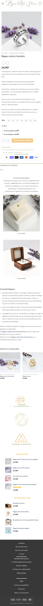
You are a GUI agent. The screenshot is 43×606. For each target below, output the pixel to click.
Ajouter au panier (22, 140)
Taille (3, 120)
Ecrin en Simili (11, 131)
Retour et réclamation (21, 593)
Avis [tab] (1, 170)
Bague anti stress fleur (7, 376)
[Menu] (3, 3)
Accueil (5, 53)
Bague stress (27, 376)
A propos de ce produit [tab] (9, 165)
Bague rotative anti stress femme (13, 332)
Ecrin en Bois (11, 134)
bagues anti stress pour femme (22, 337)
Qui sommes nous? (21, 546)
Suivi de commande (21, 550)
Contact (21, 554)
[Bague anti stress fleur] (10, 362)
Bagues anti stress (17, 53)
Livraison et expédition (21, 585)
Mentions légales (21, 565)
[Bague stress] (33, 362)
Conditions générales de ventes (21, 562)
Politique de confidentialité (21, 569)
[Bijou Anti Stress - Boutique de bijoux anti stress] (21, 4)
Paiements (21, 589)
